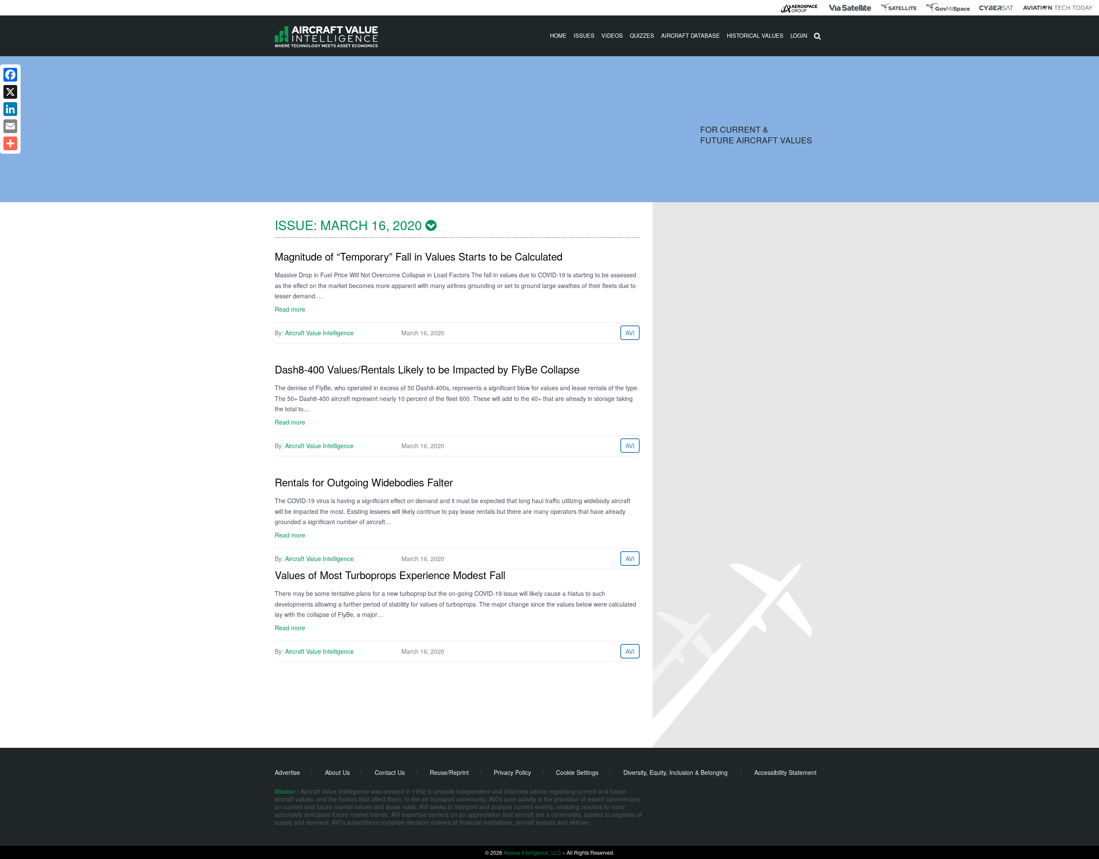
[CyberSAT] (996, 8)
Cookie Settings (577, 772)
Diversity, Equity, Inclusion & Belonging (675, 772)
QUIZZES (642, 35)
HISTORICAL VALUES (755, 35)
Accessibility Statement (785, 772)
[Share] (10, 143)
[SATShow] (899, 7)
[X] (10, 91)
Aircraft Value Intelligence (319, 332)
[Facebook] (10, 74)
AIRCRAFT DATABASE (690, 35)
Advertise (287, 772)
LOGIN (798, 35)
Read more (290, 309)
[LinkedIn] (10, 109)
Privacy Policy (512, 772)
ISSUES (584, 35)
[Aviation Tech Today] (1058, 8)
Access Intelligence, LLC (532, 852)
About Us (337, 772)
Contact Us (390, 772)
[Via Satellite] (850, 8)
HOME (558, 35)
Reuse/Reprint (449, 772)
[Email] (10, 126)
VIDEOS (612, 35)
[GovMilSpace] (948, 7)
